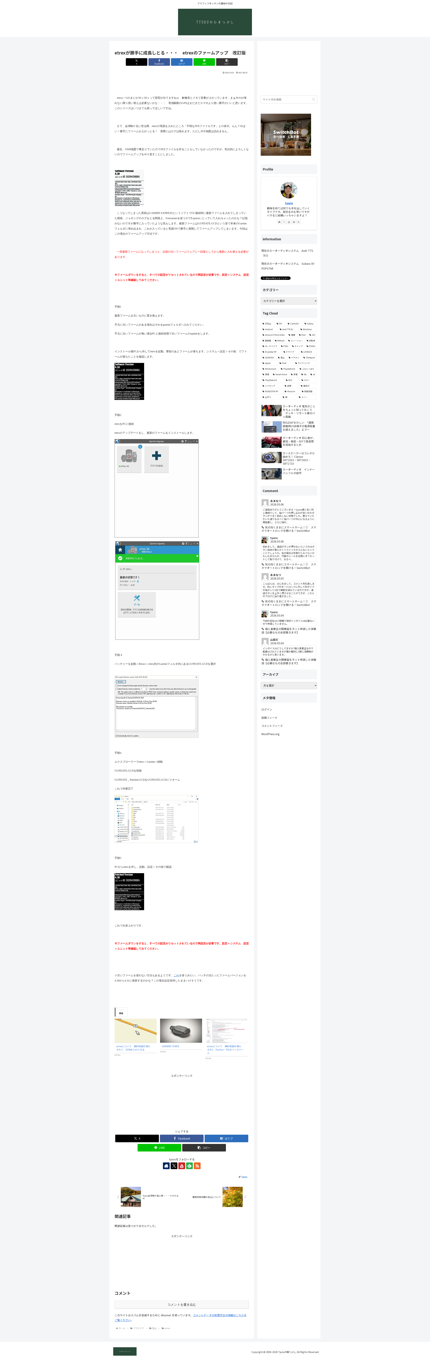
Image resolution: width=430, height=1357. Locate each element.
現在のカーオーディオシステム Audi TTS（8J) (287, 253)
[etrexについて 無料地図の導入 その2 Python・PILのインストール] (226, 1031)
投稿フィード (269, 718)
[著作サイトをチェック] (166, 1165)
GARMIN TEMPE (170, 1046)
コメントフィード (272, 726)
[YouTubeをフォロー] (181, 1165)
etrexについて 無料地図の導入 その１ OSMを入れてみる (134, 1048)
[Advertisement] (182, 83)
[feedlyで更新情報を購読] (189, 1165)
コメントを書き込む (181, 1304)
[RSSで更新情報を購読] (197, 1165)
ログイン (266, 709)
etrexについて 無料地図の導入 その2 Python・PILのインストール (225, 1050)
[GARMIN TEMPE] (181, 1031)
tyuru (289, 203)
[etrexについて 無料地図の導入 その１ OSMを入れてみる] (136, 1031)
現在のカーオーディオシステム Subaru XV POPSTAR (287, 266)
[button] (227, 62)
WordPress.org (270, 734)
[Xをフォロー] (174, 1165)
